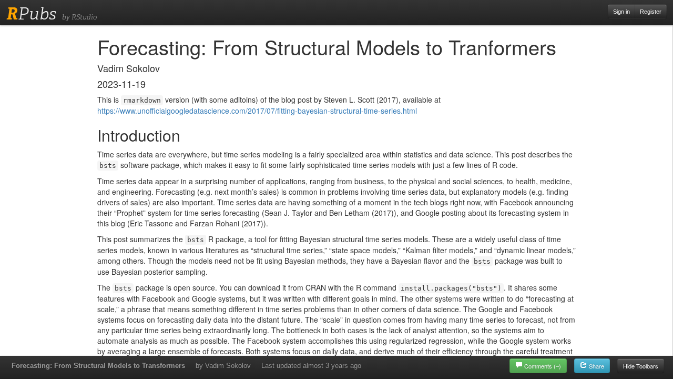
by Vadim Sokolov (223, 366)
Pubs (31, 14)
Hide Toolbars (640, 366)
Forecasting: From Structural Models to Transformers (98, 366)
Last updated (311, 366)
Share (595, 366)
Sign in (621, 11)
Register (650, 11)
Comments (542, 366)
